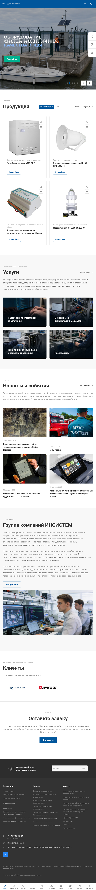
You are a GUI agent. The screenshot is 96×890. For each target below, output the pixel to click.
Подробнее (12, 61)
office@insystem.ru (15, 843)
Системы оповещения (42, 791)
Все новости (85, 386)
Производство (69, 828)
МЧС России (55, 450)
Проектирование (70, 818)
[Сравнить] (41, 127)
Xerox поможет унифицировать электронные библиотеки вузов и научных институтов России (71, 494)
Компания (8, 786)
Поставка (67, 825)
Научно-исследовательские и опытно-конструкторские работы (75, 811)
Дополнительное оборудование (46, 825)
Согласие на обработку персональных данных (22, 875)
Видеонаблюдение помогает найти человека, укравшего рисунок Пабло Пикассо (20, 447)
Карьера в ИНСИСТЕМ (12, 798)
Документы (9, 803)
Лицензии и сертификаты (14, 795)
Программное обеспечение (45, 818)
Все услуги (85, 272)
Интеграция (68, 821)
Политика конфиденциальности (16, 818)
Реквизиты (7, 808)
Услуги (66, 786)
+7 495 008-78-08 (15, 836)
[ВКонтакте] (5, 854)
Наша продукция (83, 106)
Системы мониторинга (42, 822)
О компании (8, 791)
